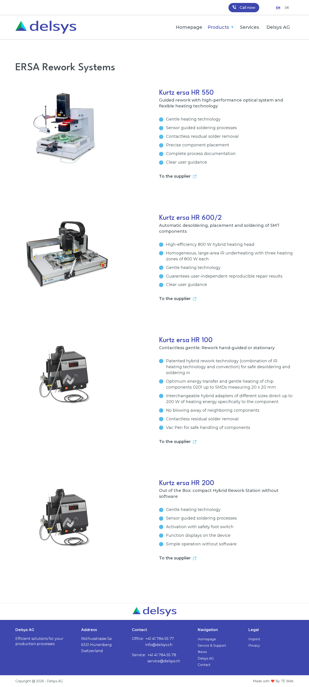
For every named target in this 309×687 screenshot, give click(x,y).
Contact (204, 665)
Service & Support (212, 645)
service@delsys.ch (163, 661)
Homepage (189, 27)
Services (249, 27)
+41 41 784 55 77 (159, 638)
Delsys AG (278, 27)
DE (287, 7)
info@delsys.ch (158, 645)
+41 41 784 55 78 (161, 655)
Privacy (254, 645)
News (202, 652)
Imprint (254, 639)
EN (278, 7)
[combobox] (278, 7)
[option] (287, 7)
